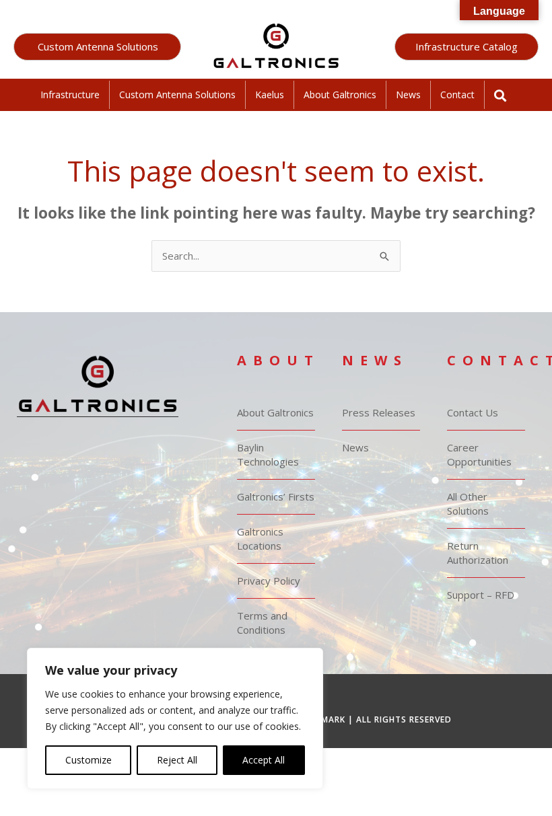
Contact (457, 94)
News (408, 94)
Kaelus (269, 94)
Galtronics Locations (260, 538)
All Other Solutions (468, 503)
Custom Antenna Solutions (177, 94)
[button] (97, 47)
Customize (88, 759)
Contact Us (472, 412)
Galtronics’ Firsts (275, 496)
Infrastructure (70, 94)
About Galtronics (340, 94)
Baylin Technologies (268, 454)
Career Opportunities (479, 454)
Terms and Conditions (262, 622)
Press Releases (378, 412)
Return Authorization (477, 552)
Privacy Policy (268, 580)
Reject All (177, 759)
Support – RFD (480, 594)
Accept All (263, 759)
